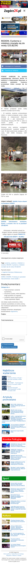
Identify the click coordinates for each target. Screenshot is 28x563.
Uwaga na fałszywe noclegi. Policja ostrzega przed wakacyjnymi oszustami (18, 463)
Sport (6, 478)
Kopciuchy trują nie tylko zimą (17, 431)
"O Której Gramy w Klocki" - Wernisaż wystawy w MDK (15, 378)
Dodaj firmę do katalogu (18, 554)
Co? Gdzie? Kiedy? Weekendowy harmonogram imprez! (18, 546)
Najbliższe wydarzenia (9, 371)
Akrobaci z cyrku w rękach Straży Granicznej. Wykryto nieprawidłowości (18, 469)
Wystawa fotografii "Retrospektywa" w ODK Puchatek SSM (14, 388)
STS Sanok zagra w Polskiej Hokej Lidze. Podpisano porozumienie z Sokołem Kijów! (18, 490)
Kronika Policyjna (12, 439)
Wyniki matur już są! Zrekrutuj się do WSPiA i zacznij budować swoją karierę (17, 411)
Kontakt (19, 555)
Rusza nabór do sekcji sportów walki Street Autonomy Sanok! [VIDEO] (18, 484)
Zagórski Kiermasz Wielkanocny (12, 272)
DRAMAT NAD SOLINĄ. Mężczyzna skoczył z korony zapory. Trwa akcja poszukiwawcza (18, 457)
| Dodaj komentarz (8, 344)
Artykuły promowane (9, 398)
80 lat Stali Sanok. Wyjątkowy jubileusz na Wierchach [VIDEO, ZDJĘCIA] (17, 496)
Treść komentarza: (7, 320)
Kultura (7, 515)
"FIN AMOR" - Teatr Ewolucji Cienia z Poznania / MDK (15, 383)
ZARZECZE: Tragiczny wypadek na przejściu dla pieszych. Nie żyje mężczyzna (17, 451)
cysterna (7, 263)
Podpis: (3, 314)
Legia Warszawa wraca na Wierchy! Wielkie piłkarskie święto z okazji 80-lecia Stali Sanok (18, 508)
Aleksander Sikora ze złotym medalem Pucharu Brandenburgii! (18, 502)
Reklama (14, 555)
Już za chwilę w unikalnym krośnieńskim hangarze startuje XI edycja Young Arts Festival (18, 426)
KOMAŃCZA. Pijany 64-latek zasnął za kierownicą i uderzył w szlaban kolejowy (18, 445)
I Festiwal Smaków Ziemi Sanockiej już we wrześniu (18, 521)
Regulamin (9, 555)
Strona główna (7, 554)
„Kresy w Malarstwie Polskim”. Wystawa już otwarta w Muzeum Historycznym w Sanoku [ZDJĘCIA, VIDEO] (13, 528)
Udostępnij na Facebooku (12, 66)
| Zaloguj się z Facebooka (9, 347)
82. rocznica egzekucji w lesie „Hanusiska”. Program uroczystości (18, 534)
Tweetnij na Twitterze (11, 70)
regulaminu (14, 311)
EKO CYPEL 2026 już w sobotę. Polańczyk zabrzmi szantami (18, 405)
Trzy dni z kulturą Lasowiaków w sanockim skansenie (17, 540)
